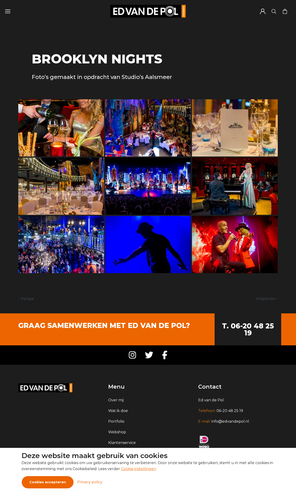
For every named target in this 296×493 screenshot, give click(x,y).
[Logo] (148, 11)
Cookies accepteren (47, 482)
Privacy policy (89, 482)
